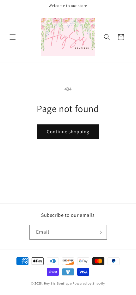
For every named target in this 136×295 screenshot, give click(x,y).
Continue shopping (68, 132)
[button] (13, 37)
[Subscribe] (100, 232)
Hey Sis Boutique (58, 283)
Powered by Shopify (88, 283)
